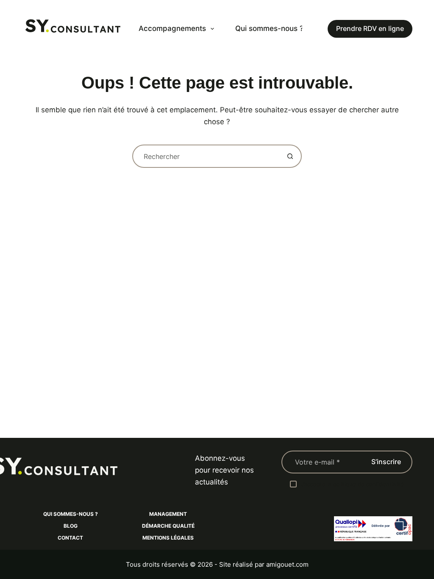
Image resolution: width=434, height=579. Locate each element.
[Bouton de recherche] (290, 156)
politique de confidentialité (368, 484)
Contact (70, 537)
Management (168, 514)
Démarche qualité (168, 526)
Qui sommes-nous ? (269, 28)
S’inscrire (386, 461)
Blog (71, 526)
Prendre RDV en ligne (370, 28)
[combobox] (206, 156)
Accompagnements (172, 28)
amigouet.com (287, 564)
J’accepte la (352, 484)
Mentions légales (168, 537)
